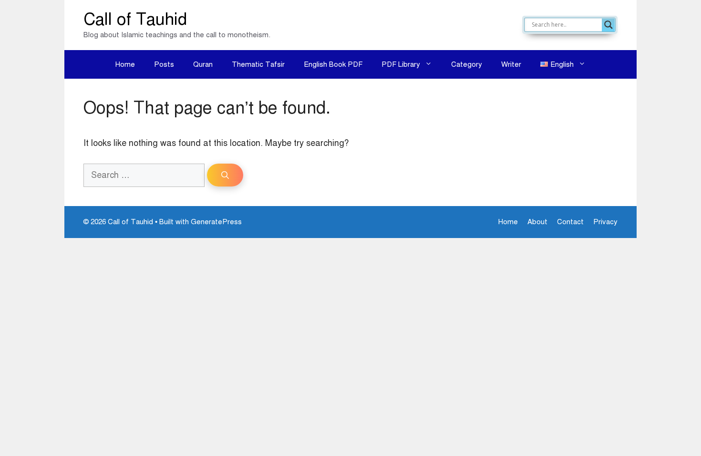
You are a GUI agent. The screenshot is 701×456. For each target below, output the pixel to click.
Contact (570, 222)
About (537, 222)
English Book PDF (333, 64)
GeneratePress (216, 222)
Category (466, 64)
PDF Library (400, 64)
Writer (511, 64)
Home (125, 64)
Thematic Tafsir (258, 64)
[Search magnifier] (608, 24)
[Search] (225, 175)
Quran (203, 64)
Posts (164, 64)
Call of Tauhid (135, 19)
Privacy (605, 222)
